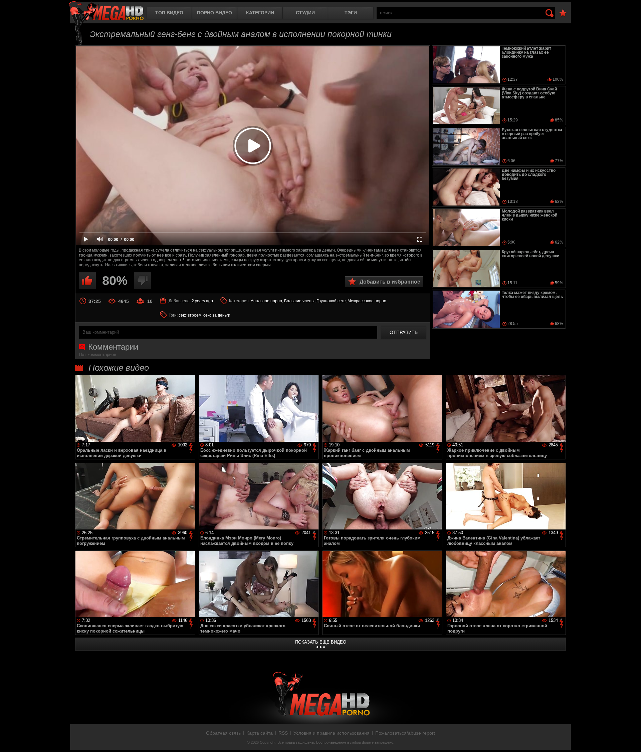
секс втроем (190, 315)
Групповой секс (331, 301)
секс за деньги (216, 315)
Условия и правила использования (331, 733)
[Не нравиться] (142, 280)
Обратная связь (223, 733)
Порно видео (214, 12)
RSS (283, 733)
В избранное (563, 13)
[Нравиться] (87, 280)
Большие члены (299, 301)
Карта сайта (259, 733)
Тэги (351, 12)
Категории (260, 12)
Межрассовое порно (367, 301)
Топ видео (169, 12)
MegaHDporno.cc (106, 11)
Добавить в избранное (390, 282)
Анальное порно (266, 301)
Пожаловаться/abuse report (405, 733)
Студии (305, 12)
